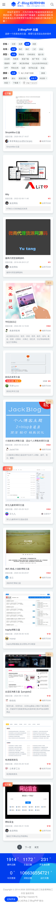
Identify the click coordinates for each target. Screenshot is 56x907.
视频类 (7, 63)
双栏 (27, 49)
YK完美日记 (10, 321)
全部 (13, 44)
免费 (20, 44)
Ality (7, 194)
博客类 (21, 54)
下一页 (28, 847)
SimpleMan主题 (12, 132)
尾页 (36, 847)
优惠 (34, 44)
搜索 (43, 73)
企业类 (7, 58)
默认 (13, 78)
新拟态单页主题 (12, 376)
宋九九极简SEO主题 (14, 504)
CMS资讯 (31, 54)
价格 (32, 78)
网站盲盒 (9, 821)
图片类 (41, 54)
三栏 (34, 49)
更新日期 (22, 78)
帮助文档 (14, 67)
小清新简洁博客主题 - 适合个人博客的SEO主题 (27, 440)
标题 (6, 82)
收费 (27, 44)
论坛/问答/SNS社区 (39, 63)
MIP (14, 63)
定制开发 (11, 899)
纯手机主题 (33, 67)
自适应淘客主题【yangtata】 (18, 691)
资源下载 (25, 58)
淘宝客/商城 (24, 63)
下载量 (15, 82)
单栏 (20, 49)
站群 (23, 67)
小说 (44, 58)
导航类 (15, 58)
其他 (41, 49)
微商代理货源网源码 (14, 257)
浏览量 (42, 78)
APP (6, 67)
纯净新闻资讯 (11, 759)
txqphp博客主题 (12, 629)
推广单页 (35, 58)
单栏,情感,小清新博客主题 (17, 568)
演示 (49, 282)
